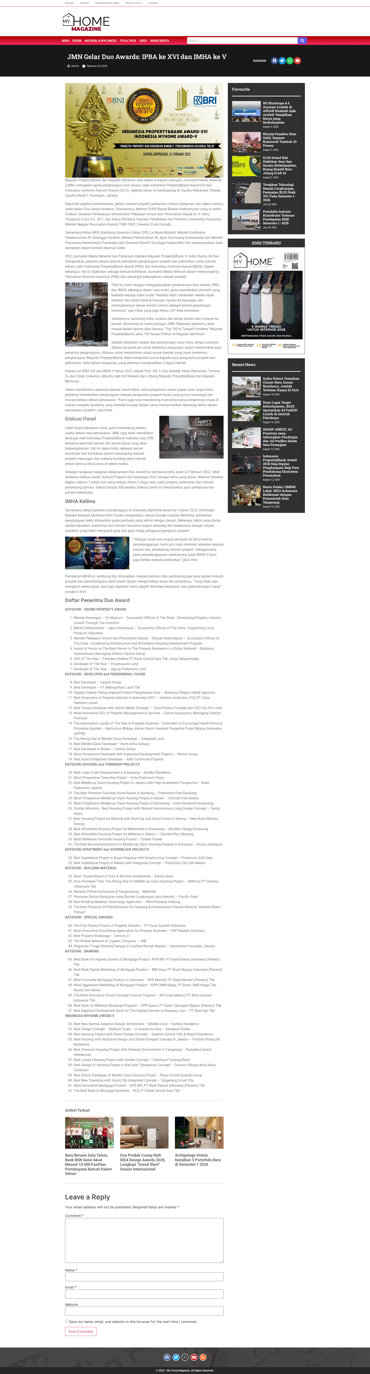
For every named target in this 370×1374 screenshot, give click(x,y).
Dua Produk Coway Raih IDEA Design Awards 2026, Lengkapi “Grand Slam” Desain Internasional (142, 1162)
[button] (274, 60)
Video (143, 40)
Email (71, 1287)
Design (77, 40)
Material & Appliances (100, 40)
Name (71, 1270)
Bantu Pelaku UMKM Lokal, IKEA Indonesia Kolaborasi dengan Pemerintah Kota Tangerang (280, 494)
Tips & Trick (128, 40)
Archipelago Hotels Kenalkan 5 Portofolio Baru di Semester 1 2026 (198, 1160)
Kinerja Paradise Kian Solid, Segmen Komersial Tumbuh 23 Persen (280, 140)
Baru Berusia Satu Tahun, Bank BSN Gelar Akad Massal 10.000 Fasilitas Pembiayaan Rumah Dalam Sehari (88, 1164)
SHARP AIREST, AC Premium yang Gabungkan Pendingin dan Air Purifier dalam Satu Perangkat (280, 437)
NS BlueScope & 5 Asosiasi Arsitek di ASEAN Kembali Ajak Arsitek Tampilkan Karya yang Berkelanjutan (279, 112)
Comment (74, 1215)
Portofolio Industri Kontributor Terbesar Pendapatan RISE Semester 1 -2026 (279, 217)
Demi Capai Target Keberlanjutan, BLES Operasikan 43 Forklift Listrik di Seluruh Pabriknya (280, 410)
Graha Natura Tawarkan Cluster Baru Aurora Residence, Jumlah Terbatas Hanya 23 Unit (281, 384)
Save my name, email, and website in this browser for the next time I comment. (133, 1321)
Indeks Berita (159, 40)
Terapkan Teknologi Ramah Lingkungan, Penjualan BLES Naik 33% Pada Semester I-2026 (279, 192)
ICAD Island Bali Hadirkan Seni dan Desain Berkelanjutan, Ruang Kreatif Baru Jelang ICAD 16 (280, 165)
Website (71, 1304)
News (65, 40)
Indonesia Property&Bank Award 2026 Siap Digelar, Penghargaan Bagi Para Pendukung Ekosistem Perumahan (281, 465)
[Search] (302, 40)
